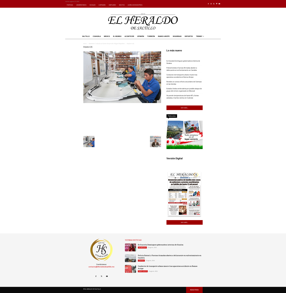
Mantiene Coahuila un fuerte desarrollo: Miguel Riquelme (107, 44)
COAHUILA (141, 260)
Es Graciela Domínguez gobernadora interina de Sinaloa (183, 62)
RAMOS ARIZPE (143, 271)
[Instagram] (211, 3)
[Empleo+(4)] (122, 102)
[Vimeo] (216, 3)
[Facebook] (208, 3)
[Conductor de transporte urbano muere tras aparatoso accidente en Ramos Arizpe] (130, 269)
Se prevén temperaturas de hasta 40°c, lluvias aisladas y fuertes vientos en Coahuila (182, 97)
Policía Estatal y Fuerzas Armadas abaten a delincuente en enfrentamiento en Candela (181, 69)
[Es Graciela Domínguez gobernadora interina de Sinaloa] (130, 247)
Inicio (85, 44)
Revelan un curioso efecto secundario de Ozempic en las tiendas (184, 83)
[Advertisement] (122, 119)
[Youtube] (219, 3)
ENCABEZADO (142, 247)
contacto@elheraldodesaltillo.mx (101, 267)
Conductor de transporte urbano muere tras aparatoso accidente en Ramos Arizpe (181, 76)
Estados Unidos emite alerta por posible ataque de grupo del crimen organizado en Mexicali (184, 90)
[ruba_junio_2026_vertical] (184, 148)
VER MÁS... (184, 108)
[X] (213, 3)
